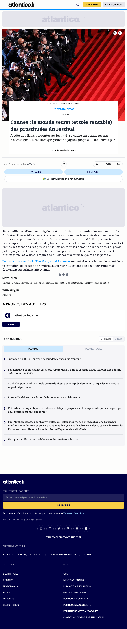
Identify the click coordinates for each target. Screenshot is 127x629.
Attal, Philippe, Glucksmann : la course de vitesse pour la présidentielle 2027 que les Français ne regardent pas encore (63, 385)
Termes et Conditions (73, 513)
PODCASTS (8, 598)
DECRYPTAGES (10, 573)
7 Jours (118, 338)
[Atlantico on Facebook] (59, 528)
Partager (36, 172)
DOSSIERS (8, 580)
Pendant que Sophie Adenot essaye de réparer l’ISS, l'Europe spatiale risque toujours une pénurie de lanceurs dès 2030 (64, 371)
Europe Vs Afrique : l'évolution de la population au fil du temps (44, 397)
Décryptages (64, 104)
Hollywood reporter (97, 283)
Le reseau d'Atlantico (63, 554)
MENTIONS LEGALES (74, 580)
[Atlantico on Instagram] (77, 528)
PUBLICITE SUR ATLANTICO (77, 586)
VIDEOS (7, 592)
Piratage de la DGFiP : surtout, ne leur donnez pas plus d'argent (44, 359)
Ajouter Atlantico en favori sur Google (65, 178)
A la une (51, 104)
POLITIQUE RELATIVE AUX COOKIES (81, 611)
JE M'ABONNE (92, 4)
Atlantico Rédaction (64, 150)
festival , (49, 283)
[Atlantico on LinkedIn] (68, 528)
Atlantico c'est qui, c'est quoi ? (22, 554)
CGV (66, 573)
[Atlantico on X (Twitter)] (50, 528)
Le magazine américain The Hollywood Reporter (36, 261)
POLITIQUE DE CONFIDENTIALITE (80, 598)
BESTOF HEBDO (11, 605)
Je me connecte (114, 4)
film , (17, 283)
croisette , (61, 283)
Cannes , (8, 283)
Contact (89, 554)
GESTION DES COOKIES (75, 592)
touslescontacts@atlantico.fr (63, 537)
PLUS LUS (33, 348)
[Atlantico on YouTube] (86, 528)
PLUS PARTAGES (93, 348)
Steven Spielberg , (32, 283)
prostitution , (76, 283)
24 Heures (106, 338)
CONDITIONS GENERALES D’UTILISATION (84, 617)
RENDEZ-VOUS (10, 586)
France (76, 104)
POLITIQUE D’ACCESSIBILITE (77, 605)
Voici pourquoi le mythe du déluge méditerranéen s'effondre (43, 439)
